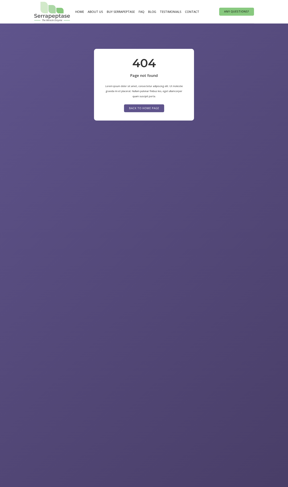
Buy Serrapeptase (121, 12)
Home (79, 12)
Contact (192, 12)
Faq (141, 12)
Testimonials (170, 12)
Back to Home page (144, 108)
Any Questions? (236, 11)
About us (95, 12)
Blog (152, 12)
